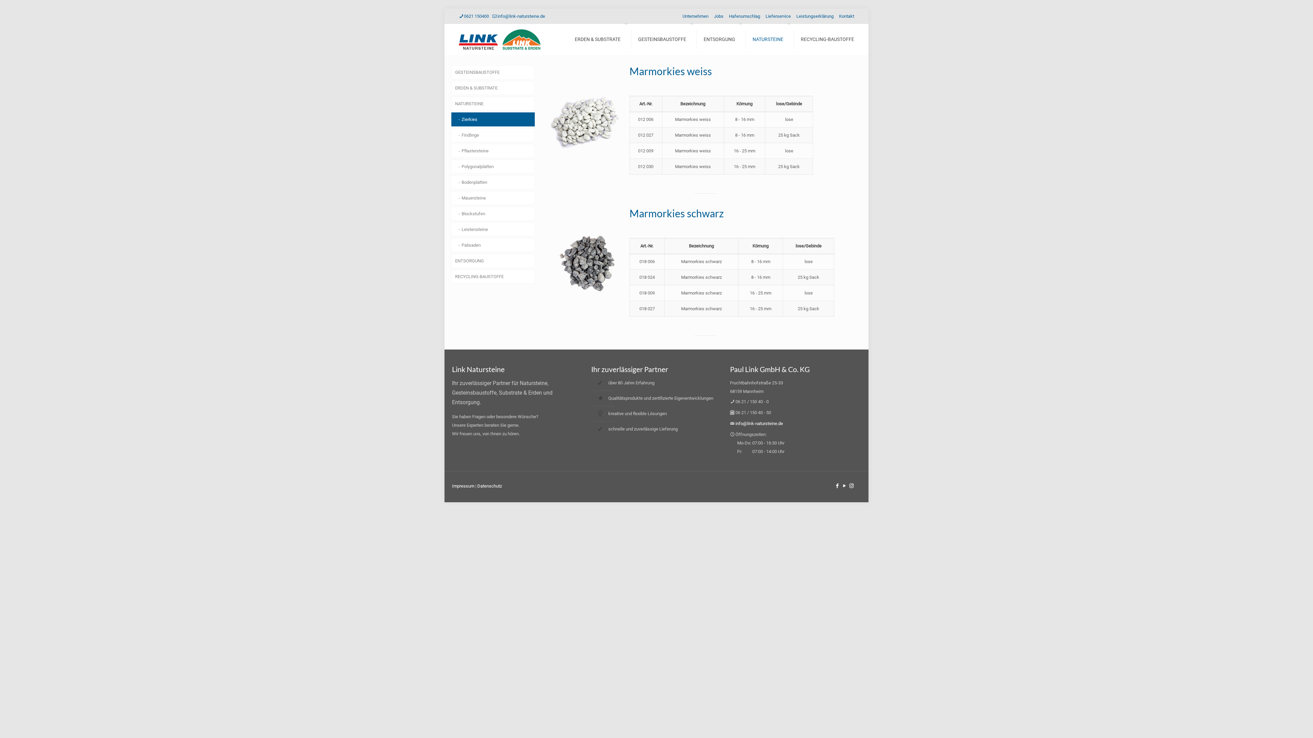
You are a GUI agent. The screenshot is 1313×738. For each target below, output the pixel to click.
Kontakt (846, 16)
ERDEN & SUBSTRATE (476, 88)
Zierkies (469, 119)
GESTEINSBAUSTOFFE (477, 72)
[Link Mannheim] (500, 39)
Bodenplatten (474, 182)
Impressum (463, 486)
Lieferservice (778, 16)
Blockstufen (473, 213)
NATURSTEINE (469, 103)
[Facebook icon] (837, 486)
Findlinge (470, 135)
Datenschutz (489, 486)
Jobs (719, 16)
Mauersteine (474, 198)
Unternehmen (695, 16)
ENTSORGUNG (469, 260)
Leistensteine (475, 229)
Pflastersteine (475, 150)
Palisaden (471, 245)
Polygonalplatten (478, 166)
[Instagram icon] (851, 486)
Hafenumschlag (744, 16)
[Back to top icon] (1280, 724)
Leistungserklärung (815, 16)
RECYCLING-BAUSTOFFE (479, 276)
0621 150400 (476, 16)
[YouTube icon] (844, 486)
